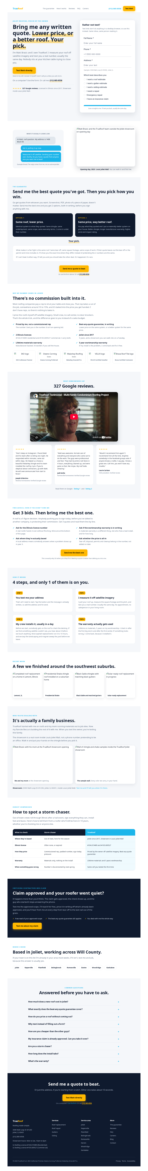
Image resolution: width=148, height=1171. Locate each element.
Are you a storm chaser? (40, 1046)
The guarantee (48, 8)
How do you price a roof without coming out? (50, 1016)
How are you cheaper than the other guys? (49, 1031)
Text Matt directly (24, 70)
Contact (113, 1143)
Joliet (17, 967)
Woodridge (96, 967)
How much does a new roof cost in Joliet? (48, 1001)
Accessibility (131, 1161)
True (18, 8)
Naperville (29, 967)
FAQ (78, 8)
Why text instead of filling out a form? (46, 1024)
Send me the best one (74, 552)
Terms (124, 1161)
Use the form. (72, 1103)
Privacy (118, 1161)
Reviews (72, 8)
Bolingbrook (56, 967)
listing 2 (89, 489)
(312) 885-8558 (115, 8)
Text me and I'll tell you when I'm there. (92, 788)
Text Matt (129, 8)
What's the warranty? (38, 1061)
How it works (61, 8)
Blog (112, 1139)
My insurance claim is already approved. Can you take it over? (58, 1038)
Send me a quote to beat (74, 268)
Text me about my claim (27, 926)
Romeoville (71, 967)
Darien (83, 967)
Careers (86, 8)
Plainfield (42, 967)
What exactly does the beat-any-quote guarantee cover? (55, 1009)
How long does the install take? (43, 1053)
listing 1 (77, 489)
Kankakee (110, 967)
